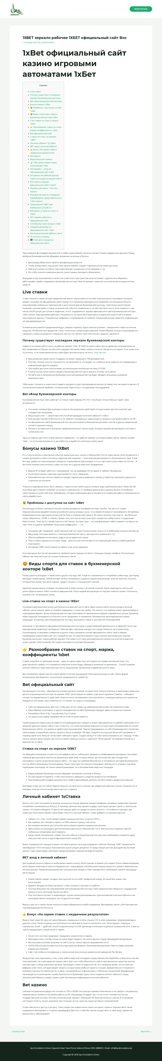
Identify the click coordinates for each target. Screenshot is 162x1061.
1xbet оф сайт (100, 352)
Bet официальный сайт (41, 133)
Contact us (111, 9)
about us (98, 9)
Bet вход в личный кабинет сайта (46, 233)
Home (75, 9)
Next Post (146, 1031)
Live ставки (35, 91)
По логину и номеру (39, 236)
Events (122, 9)
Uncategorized (30, 42)
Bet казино (35, 156)
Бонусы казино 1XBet (40, 104)
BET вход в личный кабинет (43, 146)
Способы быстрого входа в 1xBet (45, 223)
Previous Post (17, 1031)
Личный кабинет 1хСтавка (43, 143)
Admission (86, 9)
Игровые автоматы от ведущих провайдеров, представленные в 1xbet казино (46, 197)
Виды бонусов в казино (41, 159)
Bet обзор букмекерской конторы (46, 101)
